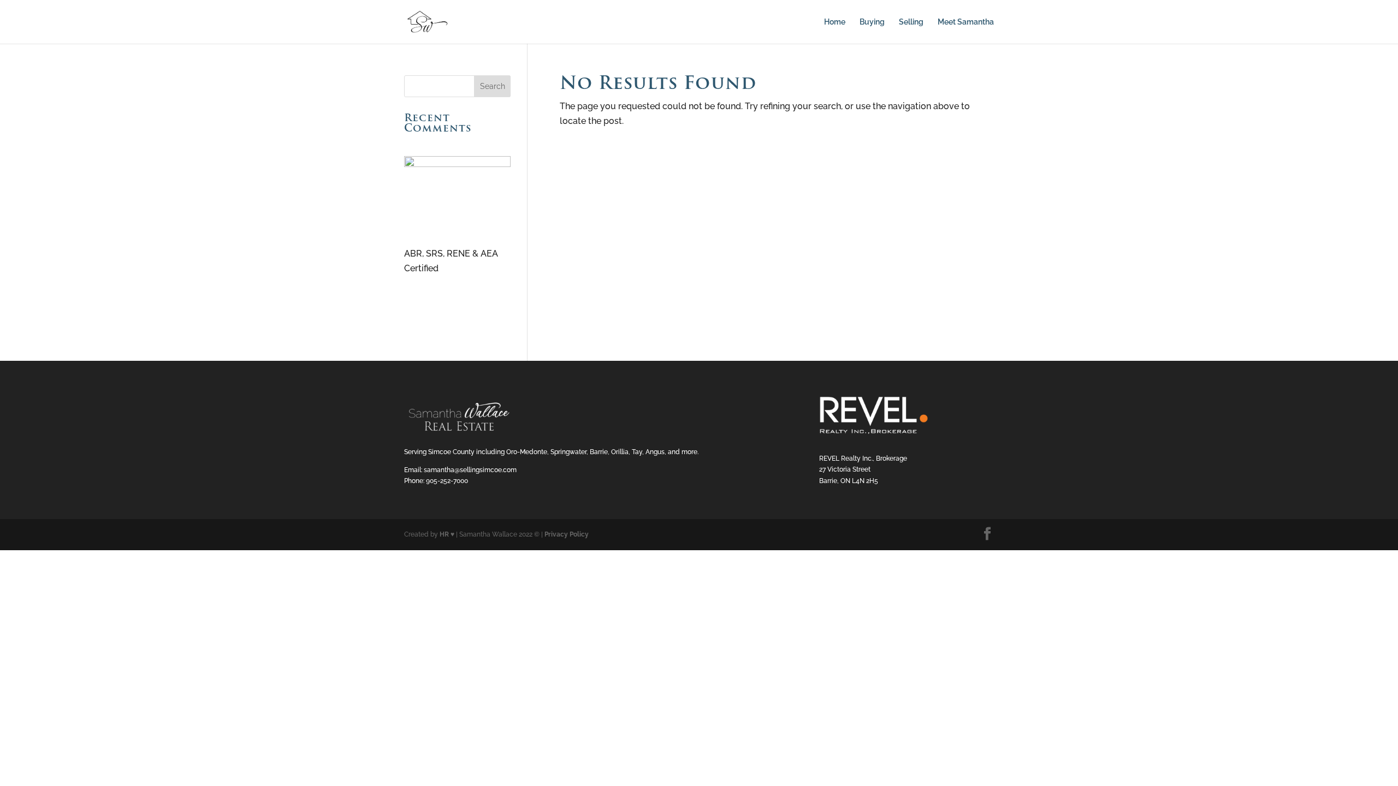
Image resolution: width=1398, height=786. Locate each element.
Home (834, 22)
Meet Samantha (966, 22)
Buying (872, 22)
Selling (911, 22)
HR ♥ (447, 534)
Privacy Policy (566, 534)
